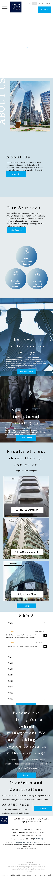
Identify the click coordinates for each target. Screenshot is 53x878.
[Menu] (4, 7)
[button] (27, 510)
